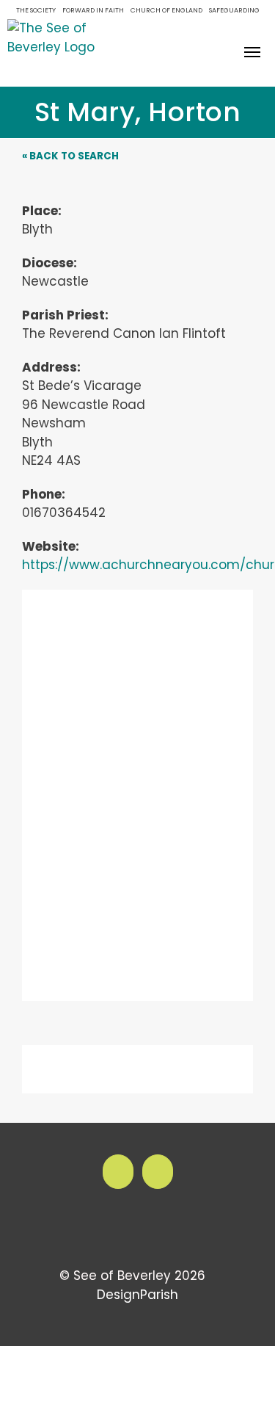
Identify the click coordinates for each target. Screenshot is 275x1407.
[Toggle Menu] (253, 52)
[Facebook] (118, 1171)
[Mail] (157, 1171)
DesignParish (137, 1294)
